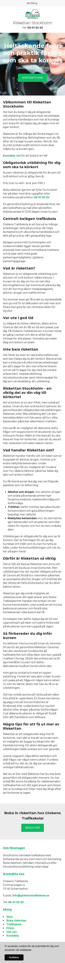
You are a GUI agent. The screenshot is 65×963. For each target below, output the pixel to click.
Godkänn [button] (14, 957)
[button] (32, 950)
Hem (9, 916)
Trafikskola (13, 924)
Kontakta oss (32, 77)
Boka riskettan (16, 920)
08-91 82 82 (35, 27)
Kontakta (12, 935)
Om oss (11, 931)
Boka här (32, 827)
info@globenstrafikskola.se (30, 895)
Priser (10, 928)
